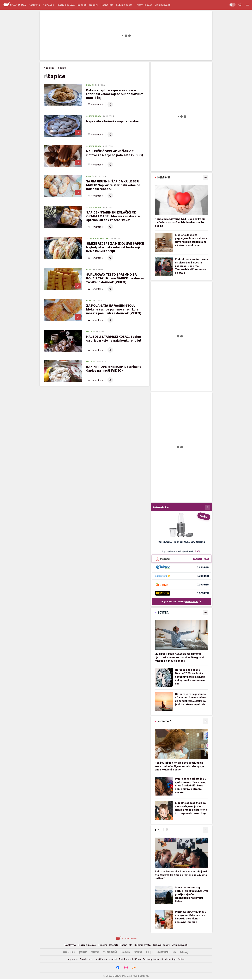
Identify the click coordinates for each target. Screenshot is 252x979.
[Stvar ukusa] (14, 5)
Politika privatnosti (153, 959)
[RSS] (134, 967)
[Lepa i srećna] (125, 952)
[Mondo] (69, 952)
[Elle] (149, 952)
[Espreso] (95, 952)
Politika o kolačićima (130, 959)
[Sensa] (138, 952)
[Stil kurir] (174, 952)
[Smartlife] (163, 952)
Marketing (170, 959)
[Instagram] (126, 967)
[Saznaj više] (205, 177)
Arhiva (181, 959)
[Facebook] (117, 967)
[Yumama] (110, 952)
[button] (95, 104)
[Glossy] (184, 952)
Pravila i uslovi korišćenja (93, 959)
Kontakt (113, 959)
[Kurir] (83, 952)
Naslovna (49, 67)
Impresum (73, 959)
